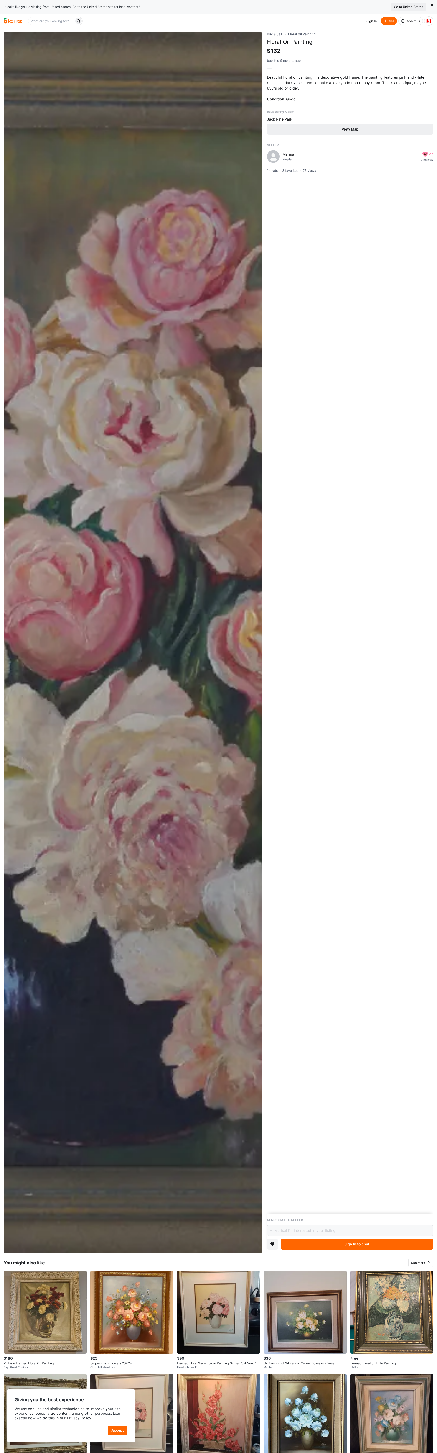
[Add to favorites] (272, 1244)
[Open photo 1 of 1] (133, 642)
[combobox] (51, 21)
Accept (117, 1430)
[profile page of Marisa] (273, 156)
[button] (420, 1263)
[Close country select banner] (432, 5)
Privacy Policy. (79, 1418)
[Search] (78, 21)
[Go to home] (13, 21)
